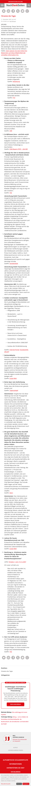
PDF (8, 11)
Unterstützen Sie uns (15, 1)
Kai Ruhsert (13, 21)
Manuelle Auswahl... (6, 783)
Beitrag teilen (4, 11)
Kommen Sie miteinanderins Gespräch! (20, 740)
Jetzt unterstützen (15, 704)
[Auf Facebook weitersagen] (13, 12)
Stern (11, 493)
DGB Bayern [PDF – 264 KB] (18, 149)
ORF (10, 131)
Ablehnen (19, 783)
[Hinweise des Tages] (22, 12)
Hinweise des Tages (7, 671)
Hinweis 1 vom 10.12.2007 (17, 562)
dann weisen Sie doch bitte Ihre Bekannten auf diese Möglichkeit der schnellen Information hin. (14, 53)
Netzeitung (16, 81)
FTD (14, 98)
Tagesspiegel (13, 390)
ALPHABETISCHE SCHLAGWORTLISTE (15, 760)
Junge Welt (13, 378)
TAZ (10, 193)
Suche (29, 5)
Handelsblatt (13, 263)
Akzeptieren (26, 783)
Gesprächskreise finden (15, 750)
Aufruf (15, 747)
